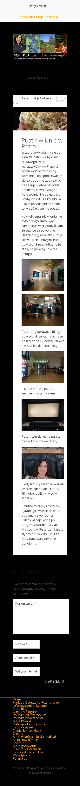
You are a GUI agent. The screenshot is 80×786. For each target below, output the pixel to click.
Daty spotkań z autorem (30, 724)
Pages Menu (38, 6)
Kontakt (18, 743)
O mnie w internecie (27, 749)
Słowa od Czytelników (28, 752)
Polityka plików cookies (30, 715)
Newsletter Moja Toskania (38, 17)
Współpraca (21, 755)
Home (24, 98)
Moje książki (22, 721)
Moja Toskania (42, 98)
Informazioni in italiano (30, 705)
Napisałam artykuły (27, 730)
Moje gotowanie (25, 746)
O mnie (18, 733)
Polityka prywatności (28, 718)
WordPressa (43, 772)
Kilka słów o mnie (25, 740)
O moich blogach (25, 712)
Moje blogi (20, 708)
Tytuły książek (23, 727)
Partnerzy (20, 758)
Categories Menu (37, 77)
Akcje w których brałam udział (34, 736)
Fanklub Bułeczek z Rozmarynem (37, 702)
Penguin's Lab (35, 768)
